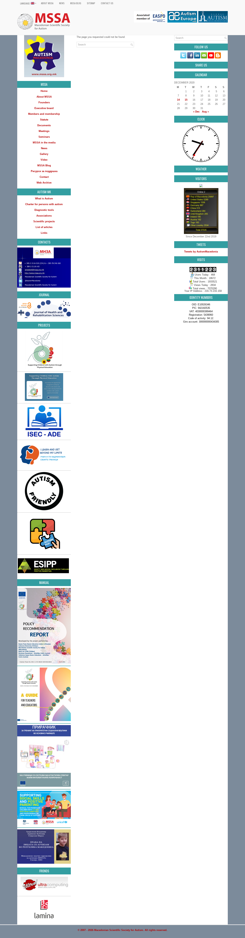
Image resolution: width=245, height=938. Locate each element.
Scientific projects (44, 221)
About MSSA (47, 3)
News (62, 3)
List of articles (44, 227)
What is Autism (44, 198)
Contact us (107, 3)
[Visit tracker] (201, 186)
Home (44, 91)
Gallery (44, 154)
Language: (28, 3)
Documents (44, 125)
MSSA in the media (44, 142)
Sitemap (91, 3)
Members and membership (44, 113)
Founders (44, 102)
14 (178, 99)
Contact (44, 176)
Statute (44, 119)
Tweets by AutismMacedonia (201, 251)
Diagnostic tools (44, 210)
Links (44, 232)
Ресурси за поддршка (44, 171)
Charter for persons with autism (44, 204)
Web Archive (44, 182)
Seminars (44, 136)
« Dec (196, 111)
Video (44, 159)
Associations (44, 215)
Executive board (44, 108)
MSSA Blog (75, 3)
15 (186, 99)
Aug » (205, 111)
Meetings (44, 131)
